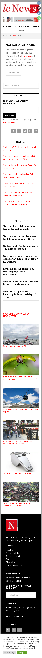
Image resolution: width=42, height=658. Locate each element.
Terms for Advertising (15, 565)
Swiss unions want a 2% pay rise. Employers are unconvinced (18, 271)
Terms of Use (11, 559)
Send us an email (13, 556)
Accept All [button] (22, 653)
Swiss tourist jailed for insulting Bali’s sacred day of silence (19, 294)
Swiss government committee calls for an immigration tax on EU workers (20, 259)
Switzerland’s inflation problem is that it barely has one (20, 283)
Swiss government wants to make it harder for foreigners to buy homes (20, 504)
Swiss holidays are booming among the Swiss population (20, 411)
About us (9, 550)
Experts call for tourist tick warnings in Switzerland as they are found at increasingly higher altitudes (20, 378)
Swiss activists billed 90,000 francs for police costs (19, 227)
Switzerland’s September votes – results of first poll (20, 247)
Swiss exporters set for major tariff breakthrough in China (20, 237)
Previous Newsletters (15, 616)
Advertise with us (13, 578)
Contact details (12, 553)
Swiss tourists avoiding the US (14, 346)
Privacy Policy (9, 123)
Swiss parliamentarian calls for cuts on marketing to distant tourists (17, 443)
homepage (26, 56)
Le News (21, 9)
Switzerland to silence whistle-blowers (17, 473)
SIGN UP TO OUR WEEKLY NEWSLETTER (16, 315)
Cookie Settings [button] (9, 653)
